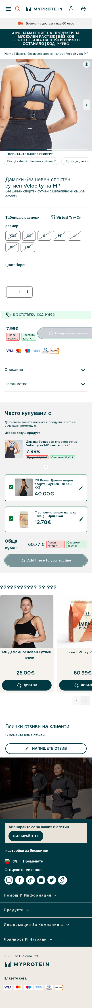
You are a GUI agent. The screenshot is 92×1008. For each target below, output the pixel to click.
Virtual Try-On (68, 217)
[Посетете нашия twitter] (51, 880)
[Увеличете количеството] (27, 292)
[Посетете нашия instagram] (8, 880)
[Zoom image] (86, 64)
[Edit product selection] (81, 488)
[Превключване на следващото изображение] (86, 104)
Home (8, 53)
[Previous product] (76, 700)
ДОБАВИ (30, 685)
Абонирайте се (26, 836)
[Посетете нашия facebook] (19, 880)
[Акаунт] (72, 9)
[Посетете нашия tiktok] (30, 880)
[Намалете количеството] (11, 292)
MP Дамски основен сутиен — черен (27, 654)
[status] (19, 292)
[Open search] (18, 9)
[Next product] (85, 700)
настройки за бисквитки (26, 850)
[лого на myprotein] (44, 9)
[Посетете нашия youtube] (41, 880)
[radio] (13, 236)
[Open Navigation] (8, 9)
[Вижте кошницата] (83, 9)
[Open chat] (62, 880)
